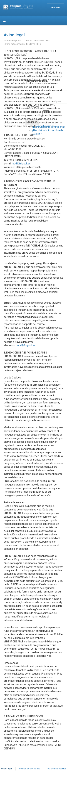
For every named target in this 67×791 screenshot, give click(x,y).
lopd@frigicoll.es (21, 163)
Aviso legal (6, 768)
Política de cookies (57, 768)
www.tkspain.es (45, 126)
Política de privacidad (29, 768)
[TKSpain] (19, 7)
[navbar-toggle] (4, 20)
